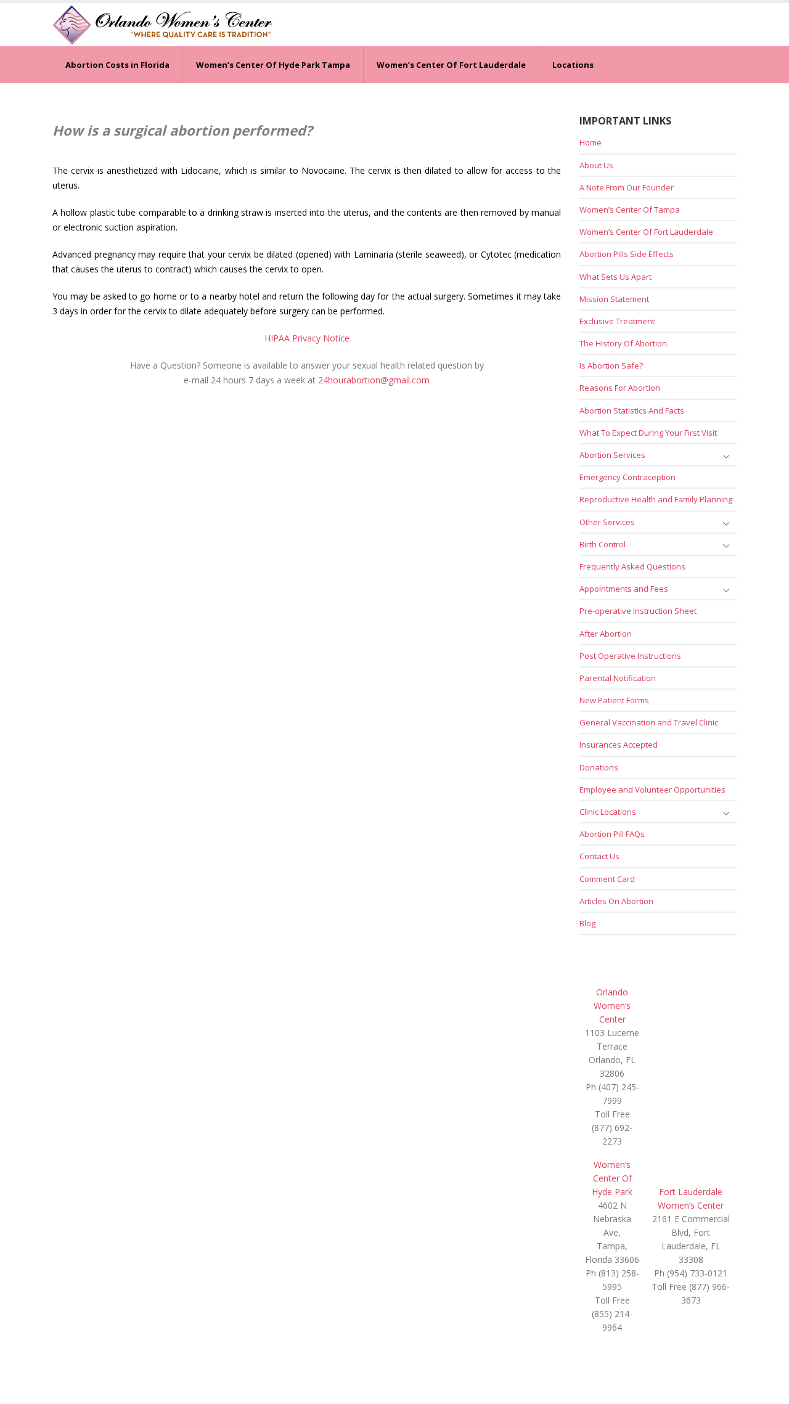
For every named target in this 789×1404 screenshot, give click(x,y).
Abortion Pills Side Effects (626, 253)
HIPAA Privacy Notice (307, 338)
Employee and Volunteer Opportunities (652, 789)
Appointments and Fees (623, 588)
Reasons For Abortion (619, 387)
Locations (573, 64)
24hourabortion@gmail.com (374, 380)
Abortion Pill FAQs (612, 833)
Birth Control (602, 544)
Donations (598, 767)
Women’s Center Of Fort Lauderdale (451, 64)
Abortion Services (612, 454)
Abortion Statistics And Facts (631, 410)
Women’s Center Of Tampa (629, 209)
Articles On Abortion (616, 901)
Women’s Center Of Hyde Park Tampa (273, 64)
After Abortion (605, 633)
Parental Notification (617, 678)
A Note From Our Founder (626, 187)
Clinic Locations (607, 811)
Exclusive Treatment (617, 321)
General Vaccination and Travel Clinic (648, 722)
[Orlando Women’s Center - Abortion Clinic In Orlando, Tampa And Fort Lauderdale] (162, 24)
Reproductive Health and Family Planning (655, 499)
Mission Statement (614, 298)
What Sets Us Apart (615, 276)
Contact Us (599, 856)
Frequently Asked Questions (632, 566)
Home (590, 142)
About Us (596, 165)
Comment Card (607, 878)
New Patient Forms (614, 700)
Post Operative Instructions (630, 655)
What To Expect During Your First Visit (648, 432)
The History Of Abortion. (624, 343)
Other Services (607, 522)
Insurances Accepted (618, 744)
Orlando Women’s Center (612, 1005)
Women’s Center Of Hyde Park (612, 1178)
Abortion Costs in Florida (117, 64)
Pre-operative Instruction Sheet (638, 610)
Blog (587, 923)
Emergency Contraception (627, 477)
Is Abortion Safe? (611, 365)
